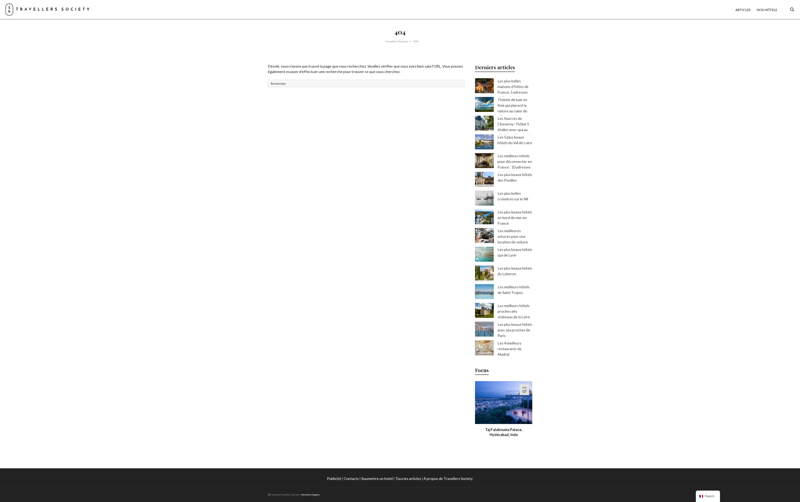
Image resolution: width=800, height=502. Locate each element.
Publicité (334, 478)
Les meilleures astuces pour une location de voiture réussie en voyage (513, 239)
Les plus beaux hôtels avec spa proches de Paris (515, 330)
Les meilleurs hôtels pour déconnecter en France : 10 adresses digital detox (515, 164)
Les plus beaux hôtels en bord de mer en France (515, 218)
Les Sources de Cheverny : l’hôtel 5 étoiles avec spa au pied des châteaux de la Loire (515, 129)
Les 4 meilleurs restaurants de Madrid (509, 349)
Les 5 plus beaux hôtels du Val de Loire (515, 140)
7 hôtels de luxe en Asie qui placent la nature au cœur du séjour (512, 108)
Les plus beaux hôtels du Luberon (515, 271)
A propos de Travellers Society (448, 478)
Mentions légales (310, 494)
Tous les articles (408, 478)
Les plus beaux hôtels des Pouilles (515, 177)
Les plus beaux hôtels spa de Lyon (515, 252)
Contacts (351, 478)
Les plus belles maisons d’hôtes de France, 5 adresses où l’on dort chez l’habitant (513, 92)
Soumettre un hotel (377, 478)
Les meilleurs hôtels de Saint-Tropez (514, 290)
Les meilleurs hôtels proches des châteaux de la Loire (514, 311)
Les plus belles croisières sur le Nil (513, 196)
